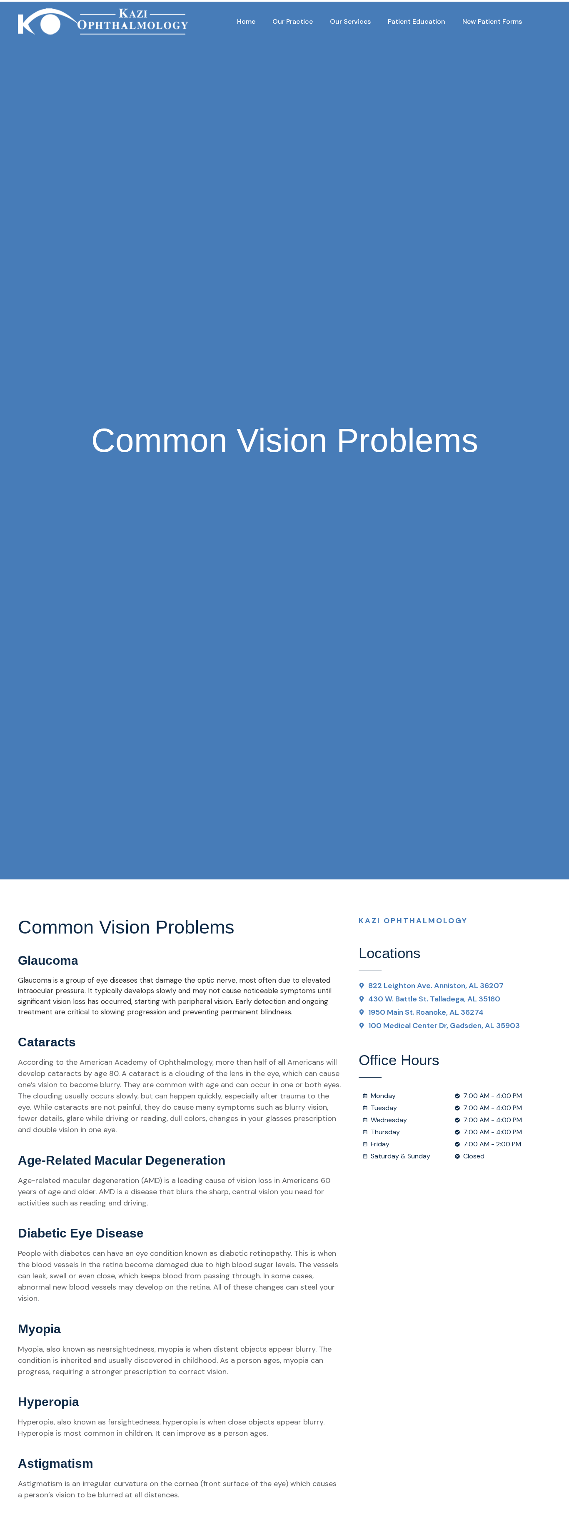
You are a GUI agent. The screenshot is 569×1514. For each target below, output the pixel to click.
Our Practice (292, 21)
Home (246, 21)
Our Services (350, 21)
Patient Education (416, 21)
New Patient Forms (492, 21)
